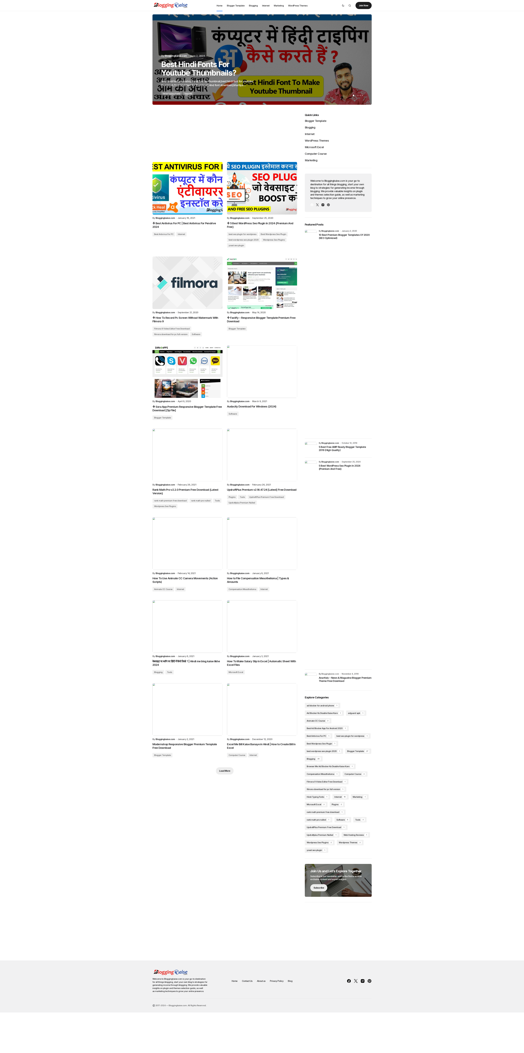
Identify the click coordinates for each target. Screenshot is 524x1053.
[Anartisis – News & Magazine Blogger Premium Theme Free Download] (311, 679)
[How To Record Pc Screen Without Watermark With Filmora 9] (187, 282)
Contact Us (247, 981)
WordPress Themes (317, 140)
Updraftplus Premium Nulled (242, 502)
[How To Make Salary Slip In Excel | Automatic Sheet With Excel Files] (262, 626)
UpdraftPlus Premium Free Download (266, 497)
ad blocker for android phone (322, 705)
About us (261, 981)
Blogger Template (237, 328)
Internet (181, 234)
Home (235, 981)
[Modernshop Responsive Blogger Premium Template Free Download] (187, 709)
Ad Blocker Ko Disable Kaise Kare (324, 713)
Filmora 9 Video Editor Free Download (172, 328)
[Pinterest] (328, 205)
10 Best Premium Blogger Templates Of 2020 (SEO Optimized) (344, 236)
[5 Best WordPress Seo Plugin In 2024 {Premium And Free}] (262, 188)
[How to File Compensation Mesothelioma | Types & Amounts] (262, 543)
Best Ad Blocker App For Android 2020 (326, 728)
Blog (290, 981)
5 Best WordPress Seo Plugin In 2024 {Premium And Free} (339, 467)
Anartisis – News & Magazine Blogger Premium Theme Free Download (345, 679)
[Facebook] (312, 205)
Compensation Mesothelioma (242, 589)
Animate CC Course (163, 589)
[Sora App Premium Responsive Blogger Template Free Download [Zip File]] (187, 371)
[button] (343, 5)
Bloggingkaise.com (330, 231)
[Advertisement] (224, 134)
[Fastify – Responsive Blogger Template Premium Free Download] (262, 282)
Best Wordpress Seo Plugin (273, 234)
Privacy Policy (276, 981)
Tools (217, 500)
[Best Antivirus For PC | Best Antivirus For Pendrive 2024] (187, 188)
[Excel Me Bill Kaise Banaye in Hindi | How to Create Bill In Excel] (262, 709)
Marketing (311, 160)
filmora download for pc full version (171, 334)
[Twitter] (317, 205)
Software (196, 334)
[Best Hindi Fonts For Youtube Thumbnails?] (262, 59)
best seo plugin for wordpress (242, 234)
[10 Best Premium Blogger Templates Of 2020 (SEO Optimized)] (311, 332)
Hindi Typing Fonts (317, 797)
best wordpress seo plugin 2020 (244, 240)
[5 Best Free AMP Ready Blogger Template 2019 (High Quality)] (311, 448)
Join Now (363, 5)
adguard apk (355, 713)
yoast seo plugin (236, 245)
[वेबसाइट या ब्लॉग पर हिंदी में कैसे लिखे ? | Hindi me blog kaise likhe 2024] (187, 626)
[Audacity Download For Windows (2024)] (262, 371)
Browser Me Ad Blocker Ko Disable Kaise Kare (329, 766)
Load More (224, 770)
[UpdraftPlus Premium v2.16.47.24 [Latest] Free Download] (262, 455)
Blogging (158, 672)
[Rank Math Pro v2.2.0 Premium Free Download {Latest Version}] (187, 455)
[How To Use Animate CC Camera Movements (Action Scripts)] (187, 543)
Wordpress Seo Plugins (274, 240)
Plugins (232, 497)
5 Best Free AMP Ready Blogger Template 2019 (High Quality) (342, 449)
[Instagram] (323, 205)
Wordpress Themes (350, 842)
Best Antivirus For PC (164, 234)
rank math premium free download (170, 500)
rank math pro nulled (200, 500)
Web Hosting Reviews (355, 835)
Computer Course (237, 755)
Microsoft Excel (236, 672)
